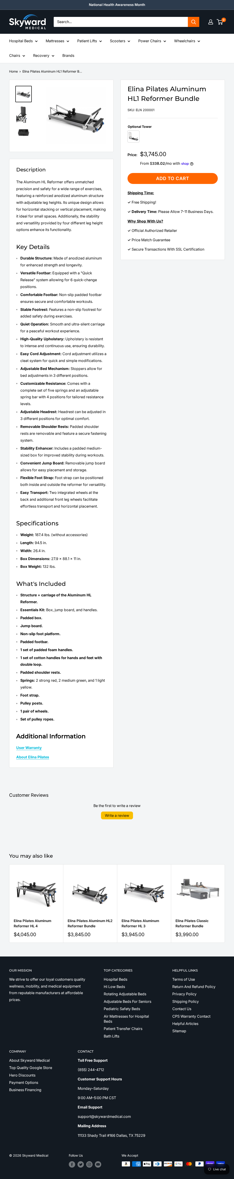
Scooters (117, 41)
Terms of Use (183, 979)
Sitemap (179, 1031)
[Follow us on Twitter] (80, 1164)
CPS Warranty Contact (191, 1016)
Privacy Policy (184, 994)
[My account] (210, 21)
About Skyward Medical (29, 1060)
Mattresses (55, 41)
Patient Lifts (87, 41)
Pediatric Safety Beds (122, 1008)
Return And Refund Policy (193, 986)
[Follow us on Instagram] (89, 1164)
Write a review (117, 815)
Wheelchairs (184, 41)
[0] (220, 22)
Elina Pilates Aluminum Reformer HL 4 (32, 923)
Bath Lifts (111, 1036)
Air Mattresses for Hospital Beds (126, 1019)
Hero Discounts (22, 1075)
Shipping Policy (185, 1001)
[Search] (193, 22)
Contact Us (181, 1008)
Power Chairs (149, 41)
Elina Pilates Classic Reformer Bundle (192, 923)
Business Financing (25, 1089)
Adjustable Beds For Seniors (127, 1001)
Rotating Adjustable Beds (125, 994)
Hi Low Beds (114, 986)
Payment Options (23, 1082)
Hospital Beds (21, 41)
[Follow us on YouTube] (98, 1164)
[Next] (225, 903)
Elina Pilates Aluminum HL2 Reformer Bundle (90, 923)
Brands (68, 55)
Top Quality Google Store (30, 1067)
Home (13, 71)
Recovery (41, 55)
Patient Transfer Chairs (123, 1028)
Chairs (14, 55)
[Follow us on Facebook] (72, 1164)
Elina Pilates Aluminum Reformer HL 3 (140, 923)
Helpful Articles (185, 1023)
